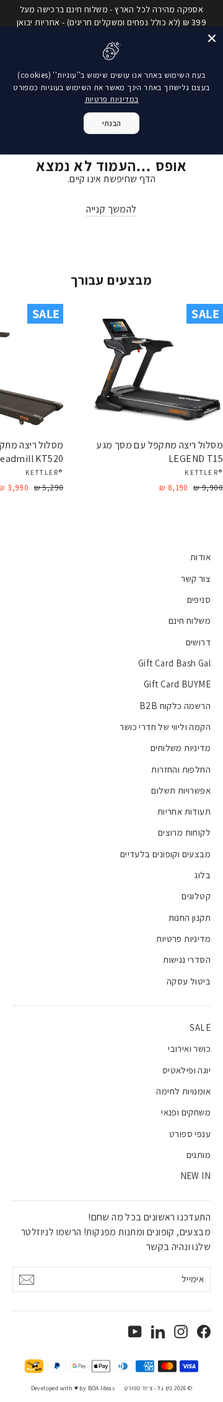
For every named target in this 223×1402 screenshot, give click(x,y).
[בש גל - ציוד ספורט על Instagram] (181, 1331)
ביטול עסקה (189, 981)
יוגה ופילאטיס (186, 1070)
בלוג (203, 875)
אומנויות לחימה (183, 1091)
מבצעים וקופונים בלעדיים (165, 854)
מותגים (198, 1155)
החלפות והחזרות (181, 769)
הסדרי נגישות (187, 959)
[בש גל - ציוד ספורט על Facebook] (204, 1331)
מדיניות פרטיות (183, 938)
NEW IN (195, 1176)
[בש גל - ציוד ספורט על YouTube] (135, 1331)
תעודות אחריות (184, 811)
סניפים (199, 599)
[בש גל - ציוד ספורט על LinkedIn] (158, 1331)
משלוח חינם (189, 620)
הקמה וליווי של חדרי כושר (165, 726)
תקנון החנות (189, 917)
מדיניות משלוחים (181, 747)
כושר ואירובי (189, 1048)
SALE (200, 1027)
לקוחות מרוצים (184, 832)
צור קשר (196, 578)
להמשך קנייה (111, 209)
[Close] (212, 38)
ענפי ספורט (190, 1134)
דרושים (198, 642)
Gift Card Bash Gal (174, 663)
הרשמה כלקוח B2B (175, 705)
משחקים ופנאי (186, 1112)
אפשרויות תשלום (181, 790)
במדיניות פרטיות (112, 99)
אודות (200, 557)
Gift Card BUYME (177, 684)
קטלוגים (196, 896)
